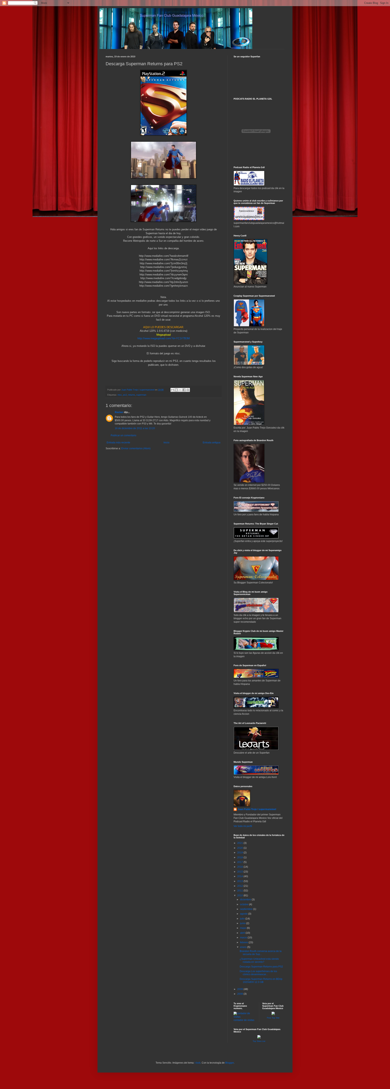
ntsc (120, 395)
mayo (243, 928)
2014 (240, 876)
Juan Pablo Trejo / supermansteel (257, 809)
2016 (240, 866)
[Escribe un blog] (176, 390)
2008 (240, 993)
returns (131, 395)
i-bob (197, 1062)
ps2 (125, 395)
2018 (240, 857)
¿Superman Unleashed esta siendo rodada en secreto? (259, 960)
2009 (240, 989)
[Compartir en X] (180, 390)
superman (141, 395)
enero (243, 947)
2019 (240, 852)
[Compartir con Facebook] (184, 390)
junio (243, 923)
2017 (240, 862)
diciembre (246, 899)
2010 (240, 895)
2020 (240, 847)
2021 (240, 843)
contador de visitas (244, 1020)
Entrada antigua (211, 442)
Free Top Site (273, 1018)
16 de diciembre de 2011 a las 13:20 (135, 428)
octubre (244, 904)
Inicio (166, 442)
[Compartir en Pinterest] (188, 390)
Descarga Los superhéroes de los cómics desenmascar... (258, 973)
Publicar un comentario (123, 435)
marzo (244, 937)
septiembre (246, 909)
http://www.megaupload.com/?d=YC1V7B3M (164, 338)
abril (243, 932)
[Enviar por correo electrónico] (172, 390)
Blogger (229, 1062)
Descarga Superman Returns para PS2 (261, 966)
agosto (244, 913)
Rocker (119, 412)
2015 (240, 871)
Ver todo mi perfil (243, 826)
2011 (240, 890)
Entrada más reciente (118, 442)
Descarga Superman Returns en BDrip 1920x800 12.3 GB (261, 980)
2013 (240, 881)
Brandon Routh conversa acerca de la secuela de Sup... (261, 952)
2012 (240, 885)
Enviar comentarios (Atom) (136, 448)
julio (242, 918)
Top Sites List (259, 1041)
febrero (244, 942)
